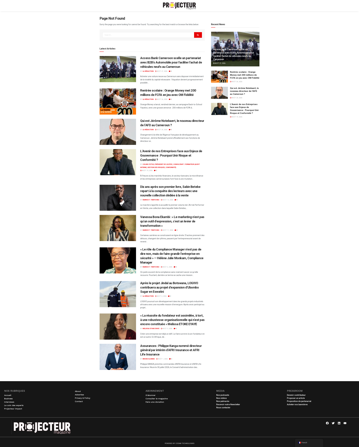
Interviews (9, 402)
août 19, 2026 (146, 170)
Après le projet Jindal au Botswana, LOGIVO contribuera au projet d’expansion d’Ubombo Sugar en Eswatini (169, 287)
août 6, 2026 (167, 267)
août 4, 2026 (161, 296)
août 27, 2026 (161, 71)
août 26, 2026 (161, 99)
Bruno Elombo (149, 359)
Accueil (7, 395)
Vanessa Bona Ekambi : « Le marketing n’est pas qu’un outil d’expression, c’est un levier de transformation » (172, 221)
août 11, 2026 (167, 230)
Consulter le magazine (157, 398)
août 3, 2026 (167, 328)
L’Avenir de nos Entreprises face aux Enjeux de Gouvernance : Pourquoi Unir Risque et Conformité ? (171, 155)
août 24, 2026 (161, 130)
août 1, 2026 (162, 359)
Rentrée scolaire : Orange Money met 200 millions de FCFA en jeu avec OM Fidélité (244, 75)
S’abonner (151, 395)
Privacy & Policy (82, 398)
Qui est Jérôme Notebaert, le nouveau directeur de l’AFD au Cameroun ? (244, 91)
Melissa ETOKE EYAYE (151, 328)
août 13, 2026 (167, 200)
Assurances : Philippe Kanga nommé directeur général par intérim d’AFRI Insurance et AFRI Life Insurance (171, 350)
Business (8, 398)
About (78, 391)
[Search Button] (198, 35)
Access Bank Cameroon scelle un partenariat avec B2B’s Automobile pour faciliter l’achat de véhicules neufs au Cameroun (171, 62)
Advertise (79, 395)
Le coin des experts (13, 405)
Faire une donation (155, 402)
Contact (79, 401)
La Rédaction (148, 71)
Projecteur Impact (13, 409)
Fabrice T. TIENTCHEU (151, 200)
